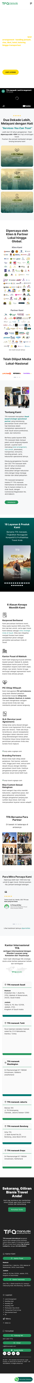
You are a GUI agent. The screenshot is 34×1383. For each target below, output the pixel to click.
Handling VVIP (9, 1305)
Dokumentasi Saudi (11, 1312)
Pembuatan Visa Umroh (12, 1308)
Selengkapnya (11, 502)
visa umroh (9, 449)
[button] (15, 377)
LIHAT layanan (10, 72)
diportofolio (25, 928)
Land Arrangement (10, 1299)
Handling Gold (9, 1301)
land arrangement (20, 447)
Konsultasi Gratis (17, 1209)
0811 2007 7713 (8, 1339)
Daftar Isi (7, 1323)
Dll (5, 1314)
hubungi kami (10, 66)
